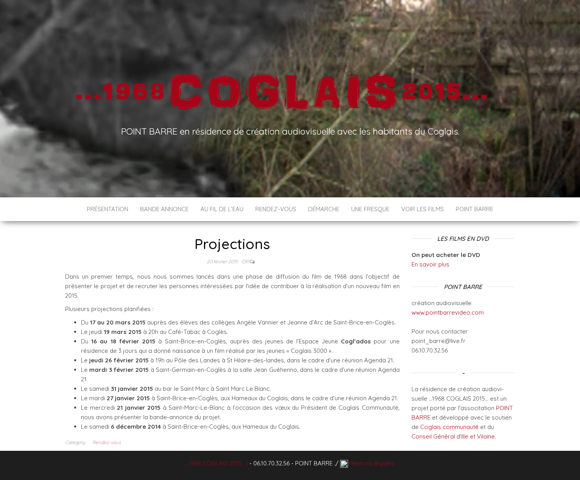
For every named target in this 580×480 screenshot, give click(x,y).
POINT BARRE (474, 209)
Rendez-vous (275, 209)
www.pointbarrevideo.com (448, 312)
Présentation (107, 209)
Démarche (323, 209)
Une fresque (370, 209)
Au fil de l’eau (221, 209)
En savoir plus (430, 264)
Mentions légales (371, 463)
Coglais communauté (449, 427)
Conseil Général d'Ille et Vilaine (453, 436)
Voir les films (422, 209)
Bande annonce (164, 209)
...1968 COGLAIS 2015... (215, 463)
